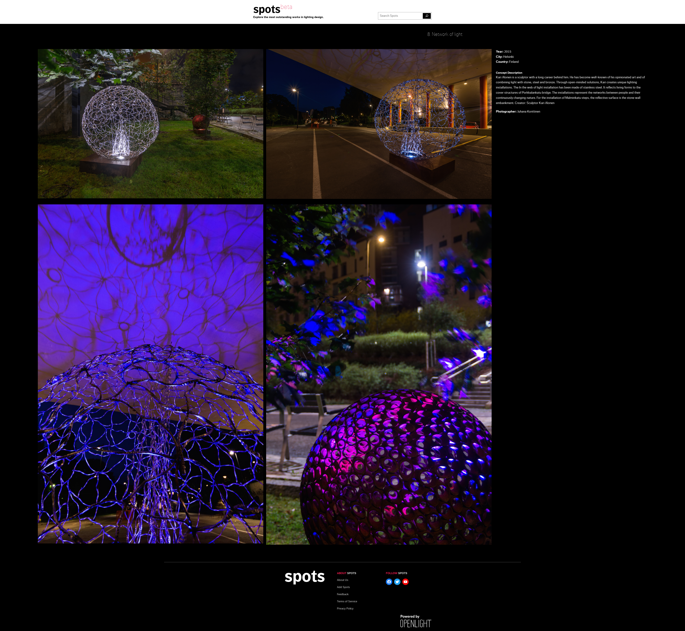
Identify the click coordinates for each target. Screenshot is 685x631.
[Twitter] (397, 582)
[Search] (427, 16)
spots (266, 9)
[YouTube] (405, 582)
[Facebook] (389, 582)
